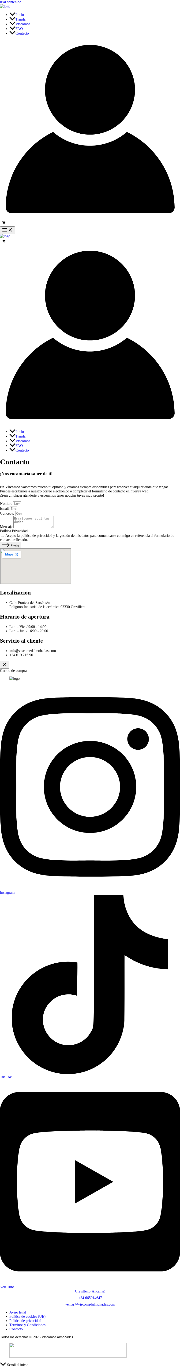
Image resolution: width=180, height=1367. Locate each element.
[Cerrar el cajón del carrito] (4, 665)
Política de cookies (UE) (27, 1316)
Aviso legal (17, 1312)
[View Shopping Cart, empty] (90, 223)
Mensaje (6, 527)
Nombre (6, 504)
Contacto (16, 1329)
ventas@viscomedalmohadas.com (90, 1304)
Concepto (7, 513)
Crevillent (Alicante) (90, 1291)
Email (5, 508)
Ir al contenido (10, 2)
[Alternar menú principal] (7, 230)
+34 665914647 (90, 1298)
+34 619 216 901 (22, 655)
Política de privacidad (25, 1321)
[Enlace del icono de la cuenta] (90, 217)
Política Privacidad (14, 531)
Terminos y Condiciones (27, 1325)
